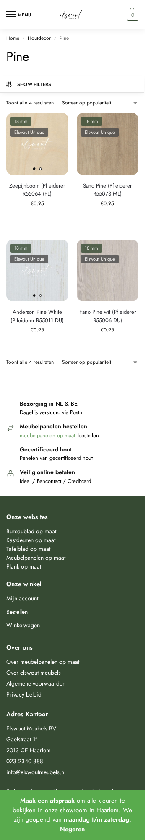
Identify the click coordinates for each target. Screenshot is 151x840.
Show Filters (34, 84)
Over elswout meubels (33, 672)
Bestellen (17, 612)
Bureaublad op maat (31, 531)
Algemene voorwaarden (35, 683)
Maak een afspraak (48, 800)
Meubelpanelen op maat (35, 557)
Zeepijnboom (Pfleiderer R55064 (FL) (37, 190)
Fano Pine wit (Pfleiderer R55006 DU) (107, 316)
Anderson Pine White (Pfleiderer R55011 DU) (37, 316)
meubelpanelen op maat (48, 435)
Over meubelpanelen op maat (42, 661)
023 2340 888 (24, 761)
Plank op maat (23, 566)
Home (12, 38)
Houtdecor (39, 38)
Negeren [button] (72, 829)
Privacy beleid (24, 694)
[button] (131, 15)
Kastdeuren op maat (30, 540)
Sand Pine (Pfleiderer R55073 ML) (107, 190)
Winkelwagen (23, 625)
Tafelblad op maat (28, 549)
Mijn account (22, 598)
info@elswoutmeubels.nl (35, 772)
